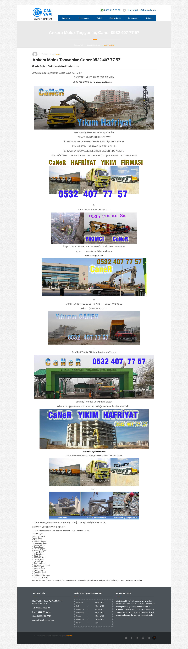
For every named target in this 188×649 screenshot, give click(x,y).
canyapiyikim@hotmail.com (142, 10)
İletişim (149, 18)
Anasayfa (66, 18)
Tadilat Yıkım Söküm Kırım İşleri (61, 66)
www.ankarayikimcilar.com (94, 452)
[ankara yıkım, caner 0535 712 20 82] (93, 82)
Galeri (99, 18)
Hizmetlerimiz (83, 18)
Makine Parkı (115, 18)
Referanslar (133, 18)
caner (57, 54)
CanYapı (69, 636)
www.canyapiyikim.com (103, 82)
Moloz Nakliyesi (93, 45)
